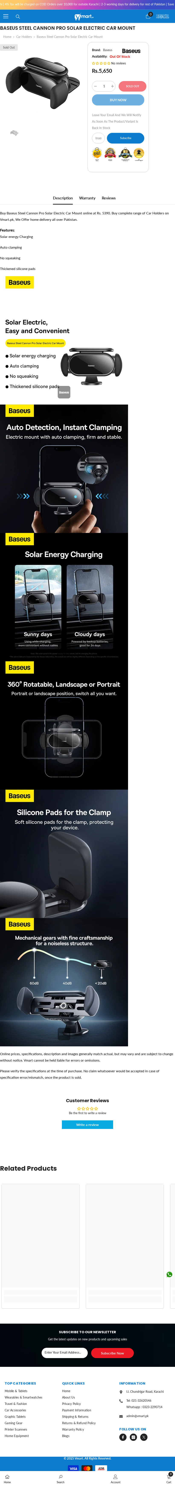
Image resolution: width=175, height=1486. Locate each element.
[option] (40, 83)
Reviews (109, 198)
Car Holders (24, 37)
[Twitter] (143, 1437)
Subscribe (125, 138)
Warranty (87, 198)
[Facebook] (123, 1437)
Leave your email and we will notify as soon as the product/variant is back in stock (116, 121)
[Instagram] (133, 1437)
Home (7, 37)
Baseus (107, 50)
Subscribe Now (112, 1353)
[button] (101, 63)
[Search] (17, 16)
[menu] (5, 16)
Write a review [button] (87, 1125)
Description (63, 198)
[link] (40, 1292)
